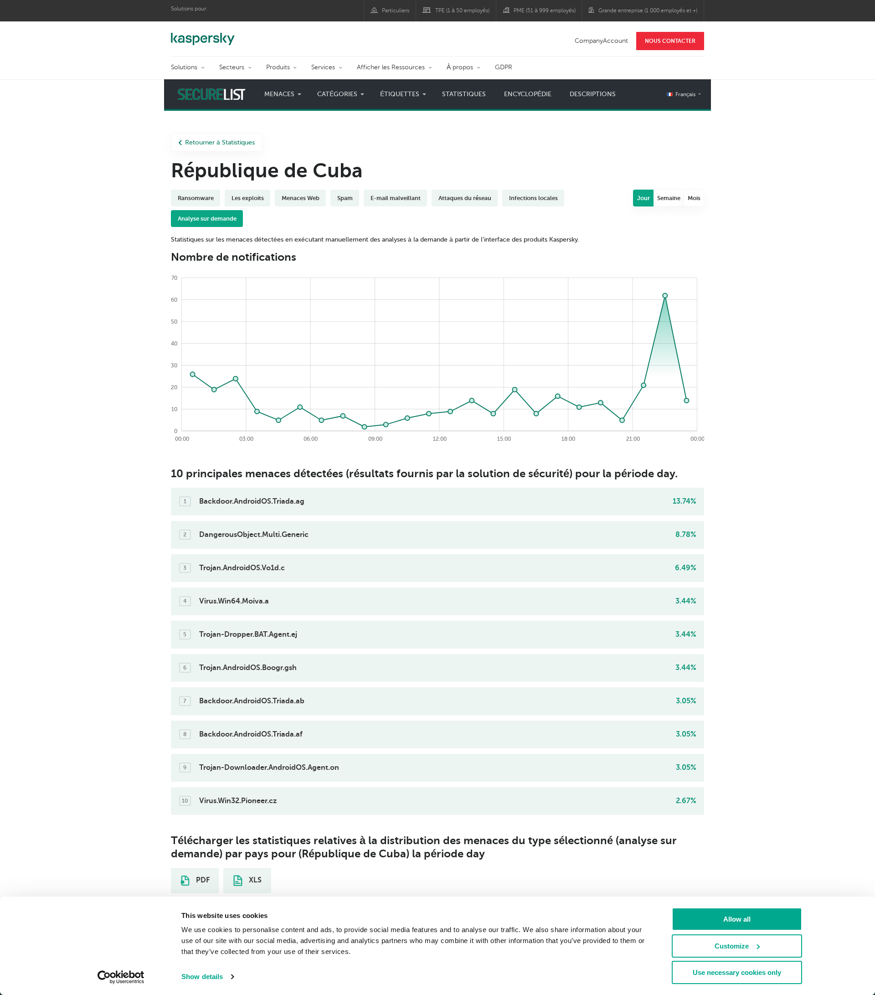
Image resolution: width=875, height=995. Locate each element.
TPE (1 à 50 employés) (462, 10)
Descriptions (593, 94)
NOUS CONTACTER (670, 41)
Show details (202, 976)
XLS (254, 880)
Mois (694, 198)
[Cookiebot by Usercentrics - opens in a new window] (121, 977)
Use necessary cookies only (737, 972)
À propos (460, 67)
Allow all (737, 919)
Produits (278, 67)
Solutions (184, 67)
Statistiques (464, 94)
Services (323, 67)
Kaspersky (203, 34)
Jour (643, 198)
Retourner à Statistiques (220, 142)
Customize (732, 946)
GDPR (503, 67)
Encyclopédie (527, 94)
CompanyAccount (601, 40)
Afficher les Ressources (391, 67)
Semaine (668, 198)
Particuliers (395, 10)
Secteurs (231, 67)
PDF (202, 880)
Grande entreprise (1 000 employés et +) (647, 10)
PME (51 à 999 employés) (545, 10)
